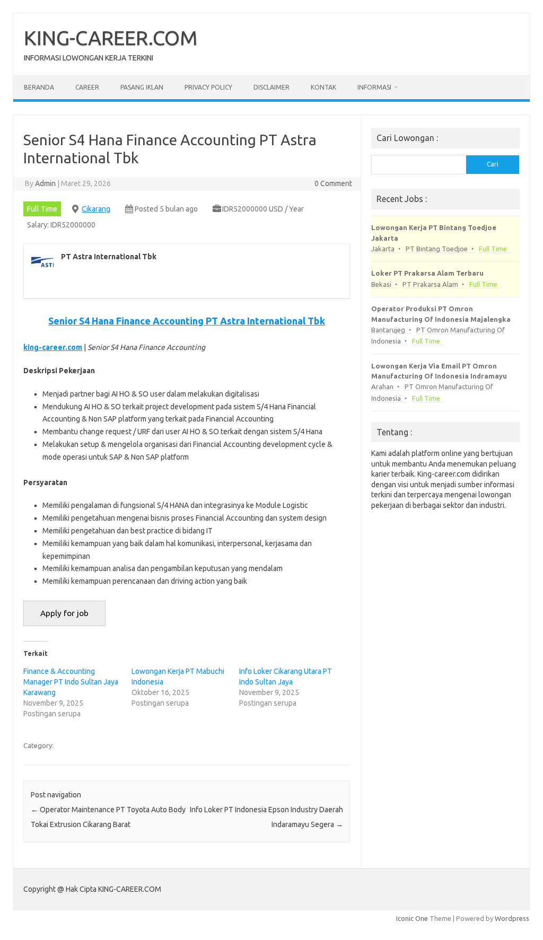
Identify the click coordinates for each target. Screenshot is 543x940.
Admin (45, 183)
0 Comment (333, 183)
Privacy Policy (208, 87)
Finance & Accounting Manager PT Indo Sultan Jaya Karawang (70, 682)
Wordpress (512, 918)
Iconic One (412, 918)
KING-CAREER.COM (111, 38)
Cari (492, 164)
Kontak (323, 87)
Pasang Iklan (141, 87)
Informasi (374, 87)
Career (87, 87)
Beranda (39, 87)
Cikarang (96, 209)
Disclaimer (271, 87)
